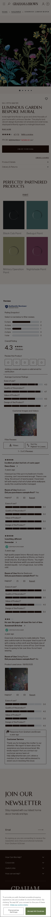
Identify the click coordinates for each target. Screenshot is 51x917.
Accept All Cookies (35, 911)
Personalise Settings (13, 911)
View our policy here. (19, 905)
